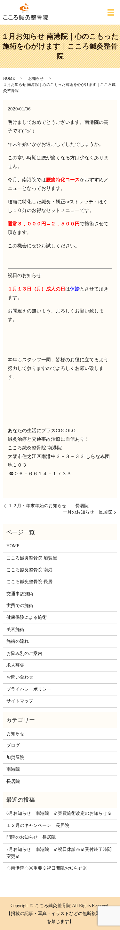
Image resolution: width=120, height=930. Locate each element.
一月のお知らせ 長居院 (87, 512)
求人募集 (15, 665)
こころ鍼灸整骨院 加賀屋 (31, 558)
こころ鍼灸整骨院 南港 (29, 569)
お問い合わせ (19, 677)
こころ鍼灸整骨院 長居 (29, 581)
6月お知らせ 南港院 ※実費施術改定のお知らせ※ (59, 813)
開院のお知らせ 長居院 (31, 837)
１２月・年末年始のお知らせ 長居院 (48, 505)
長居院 (13, 781)
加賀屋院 (15, 757)
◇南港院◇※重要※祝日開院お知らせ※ (46, 868)
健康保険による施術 (26, 617)
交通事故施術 (19, 593)
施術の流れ (17, 641)
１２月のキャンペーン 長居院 (37, 825)
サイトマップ (19, 701)
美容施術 (15, 629)
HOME (9, 78)
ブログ (13, 745)
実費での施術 (19, 605)
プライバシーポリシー (28, 689)
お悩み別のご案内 (24, 653)
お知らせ (36, 78)
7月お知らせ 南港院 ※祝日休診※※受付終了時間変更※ (59, 853)
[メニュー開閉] (111, 12)
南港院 (13, 769)
